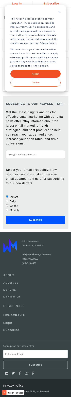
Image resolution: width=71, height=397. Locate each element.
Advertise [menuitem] (10, 282)
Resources (13, 306)
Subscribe (51, 3)
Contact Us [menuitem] (12, 297)
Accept (35, 73)
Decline (35, 82)
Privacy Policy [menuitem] (13, 385)
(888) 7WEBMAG (30, 259)
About (8, 275)
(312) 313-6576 (29, 263)
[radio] (35, 196)
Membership (14, 315)
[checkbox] (35, 203)
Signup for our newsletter (18, 346)
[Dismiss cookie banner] (59, 12)
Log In (17, 3)
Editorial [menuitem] (10, 289)
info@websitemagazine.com (36, 254)
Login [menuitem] (7, 323)
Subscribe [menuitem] (11, 330)
